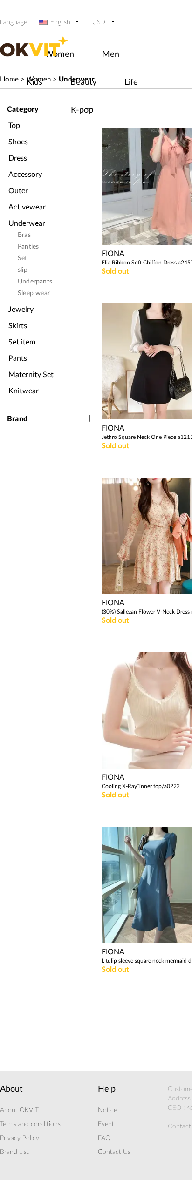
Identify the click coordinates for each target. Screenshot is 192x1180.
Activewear (27, 207)
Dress (17, 158)
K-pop (82, 110)
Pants (17, 358)
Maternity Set (31, 374)
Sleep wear (34, 293)
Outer (18, 191)
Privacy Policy (19, 1138)
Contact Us (114, 1152)
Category (23, 109)
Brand (17, 419)
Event (106, 1124)
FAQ (104, 1138)
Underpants (35, 281)
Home (9, 79)
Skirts (17, 326)
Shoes (18, 142)
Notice (107, 1110)
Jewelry (21, 309)
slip (22, 270)
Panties (28, 246)
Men (110, 54)
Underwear (26, 223)
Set (22, 258)
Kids (34, 82)
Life (131, 82)
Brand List (14, 1152)
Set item (21, 342)
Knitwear (23, 391)
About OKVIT (19, 1110)
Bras (24, 235)
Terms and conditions (30, 1124)
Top (14, 125)
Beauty (83, 82)
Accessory (25, 174)
